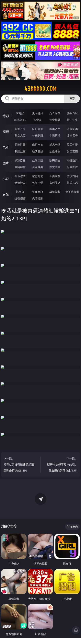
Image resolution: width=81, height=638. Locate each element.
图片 (6, 163)
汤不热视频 (72, 192)
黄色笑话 (54, 183)
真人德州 (37, 113)
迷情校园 (20, 183)
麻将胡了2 (20, 120)
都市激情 (20, 176)
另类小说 (37, 183)
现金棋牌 (54, 120)
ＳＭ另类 (72, 135)
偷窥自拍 (20, 160)
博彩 (6, 116)
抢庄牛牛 (72, 120)
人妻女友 (54, 176)
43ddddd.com (40, 89)
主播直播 (54, 135)
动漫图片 (72, 160)
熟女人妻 (20, 135)
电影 (6, 147)
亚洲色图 (37, 160)
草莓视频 (54, 192)
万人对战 (54, 113)
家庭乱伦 (37, 176)
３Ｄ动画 (72, 129)
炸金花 (37, 120)
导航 (6, 194)
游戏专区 (72, 113)
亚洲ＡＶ (20, 129)
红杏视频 (20, 198)
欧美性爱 (72, 144)
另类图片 (72, 167)
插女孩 (20, 192)
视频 (6, 132)
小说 (6, 179)
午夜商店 (37, 192)
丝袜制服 (37, 135)
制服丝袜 (20, 151)
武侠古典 (72, 176)
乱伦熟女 (54, 151)
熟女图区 (54, 167)
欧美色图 (54, 160)
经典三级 (37, 151)
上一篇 (19, 464)
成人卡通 (54, 144)
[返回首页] (76, 630)
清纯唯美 (37, 167)
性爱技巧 (72, 183)
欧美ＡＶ (54, 129)
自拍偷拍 (37, 129)
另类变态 (72, 151)
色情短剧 (37, 198)
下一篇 (62, 464)
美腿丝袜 (20, 167)
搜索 (72, 98)
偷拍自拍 (37, 144)
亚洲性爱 (20, 144)
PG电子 (20, 113)
